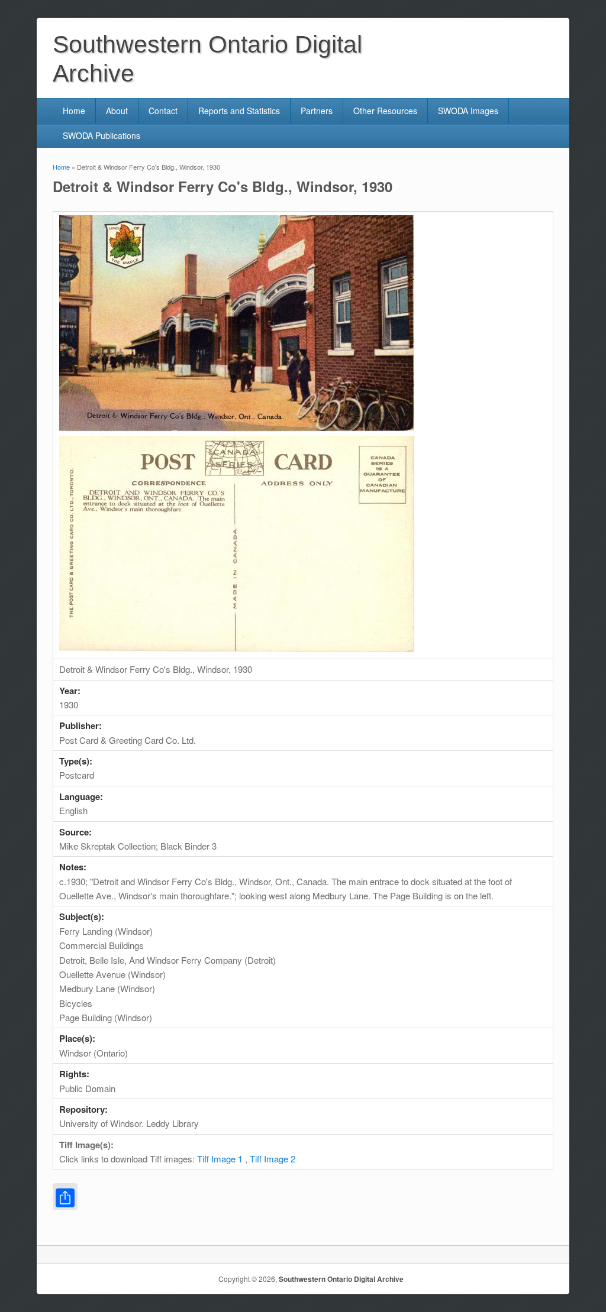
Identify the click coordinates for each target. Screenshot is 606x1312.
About (117, 110)
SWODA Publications (101, 135)
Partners (317, 110)
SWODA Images (468, 110)
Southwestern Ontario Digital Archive (341, 1279)
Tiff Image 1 (220, 1158)
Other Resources (385, 110)
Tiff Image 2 (272, 1158)
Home (74, 110)
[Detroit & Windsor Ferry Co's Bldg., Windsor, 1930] (236, 428)
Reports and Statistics (239, 110)
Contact (163, 110)
